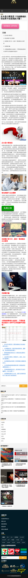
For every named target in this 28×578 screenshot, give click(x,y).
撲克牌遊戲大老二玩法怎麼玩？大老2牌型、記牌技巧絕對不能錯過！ (7, 471)
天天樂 (17, 539)
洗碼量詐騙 (7, 46)
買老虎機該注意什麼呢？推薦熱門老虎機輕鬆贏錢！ (13, 411)
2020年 (23, 542)
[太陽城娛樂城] (13, 4)
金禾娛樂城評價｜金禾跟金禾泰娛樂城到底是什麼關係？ (7, 450)
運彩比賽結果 (4, 529)
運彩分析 (3, 521)
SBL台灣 (3, 434)
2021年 (18, 542)
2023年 (8, 542)
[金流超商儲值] (14, 551)
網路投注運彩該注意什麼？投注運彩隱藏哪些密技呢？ (13, 407)
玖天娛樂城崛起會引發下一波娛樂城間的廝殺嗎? (21, 470)
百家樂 (3, 438)
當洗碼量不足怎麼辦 (10, 38)
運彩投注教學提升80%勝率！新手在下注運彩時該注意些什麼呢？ (14, 395)
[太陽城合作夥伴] (13, 569)
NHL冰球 (3, 431)
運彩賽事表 (4, 524)
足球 (2, 436)
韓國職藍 (3, 429)
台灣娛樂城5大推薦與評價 (7, 491)
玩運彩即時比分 (5, 518)
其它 (2, 14)
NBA (2, 424)
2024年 (3, 542)
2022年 (13, 542)
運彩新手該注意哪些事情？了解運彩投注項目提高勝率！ (13, 399)
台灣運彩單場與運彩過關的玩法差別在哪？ (21, 449)
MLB (2, 427)
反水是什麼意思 (8, 35)
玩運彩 (3, 422)
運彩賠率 (3, 526)
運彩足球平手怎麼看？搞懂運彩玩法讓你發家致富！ (13, 403)
